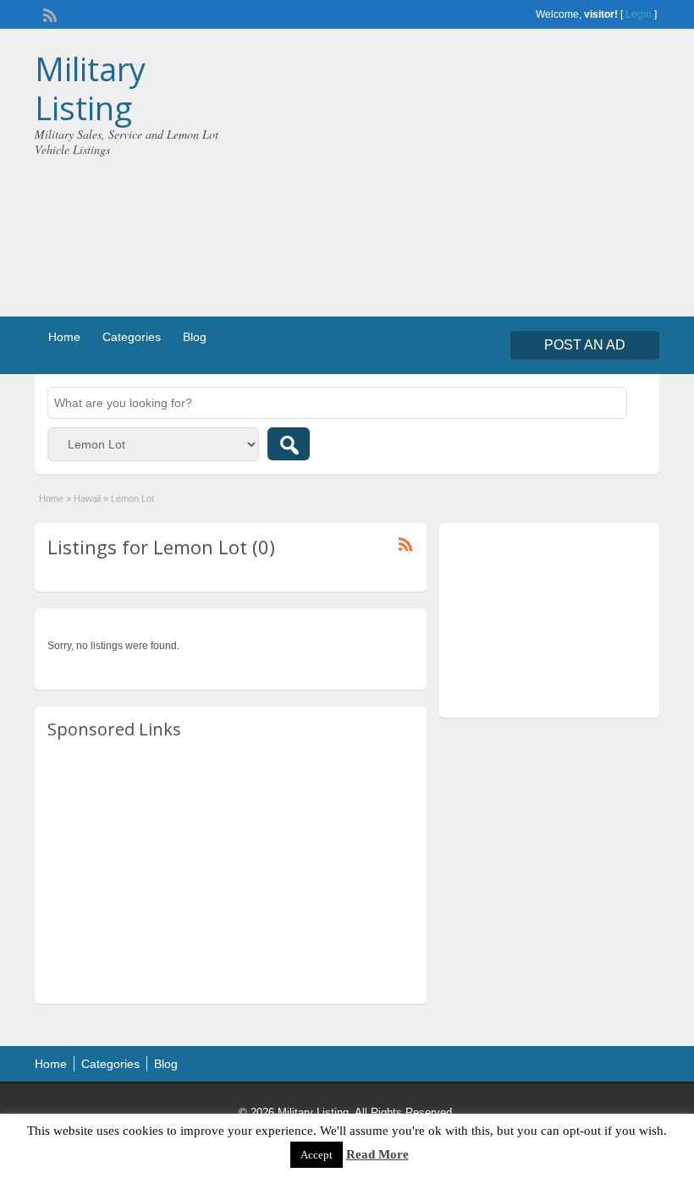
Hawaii (87, 498)
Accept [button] (316, 1154)
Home (64, 337)
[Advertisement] (504, 176)
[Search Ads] (288, 443)
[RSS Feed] (48, 13)
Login (638, 14)
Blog (195, 337)
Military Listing (90, 88)
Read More (377, 1154)
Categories (131, 337)
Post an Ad (584, 345)
